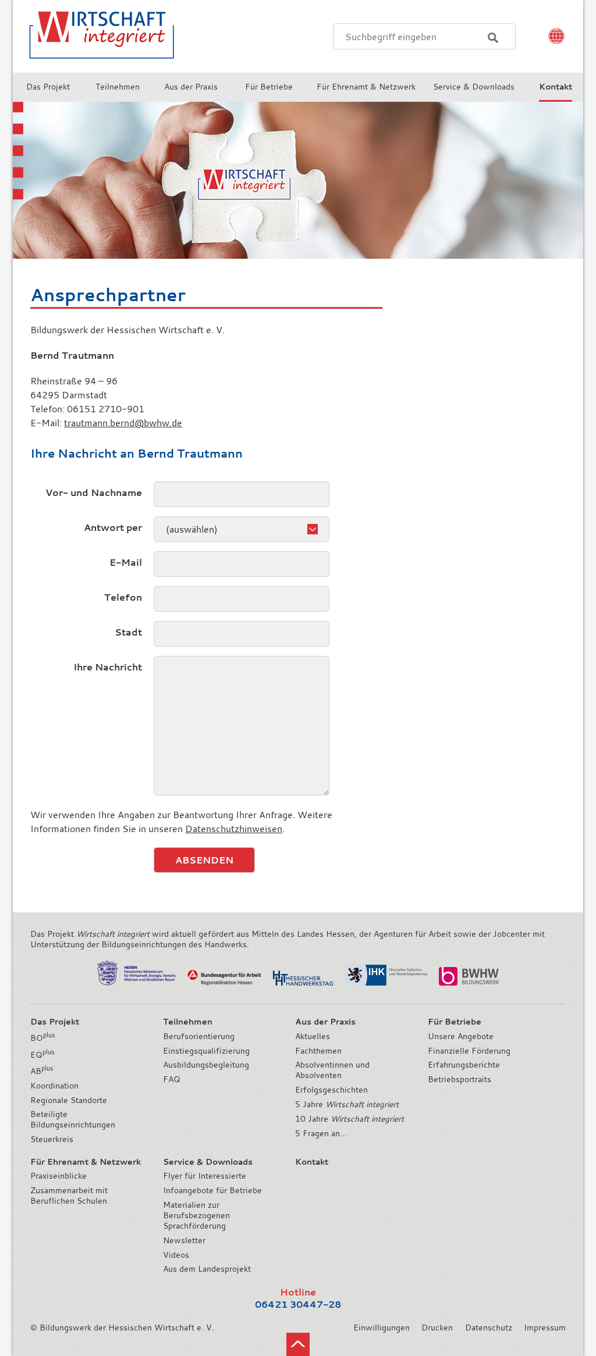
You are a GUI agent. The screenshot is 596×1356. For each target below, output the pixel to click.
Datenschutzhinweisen (233, 828)
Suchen (493, 37)
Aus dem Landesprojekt (207, 1269)
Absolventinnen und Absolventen (332, 1069)
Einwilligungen (381, 1327)
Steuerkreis (51, 1139)
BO (42, 1038)
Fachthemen (318, 1050)
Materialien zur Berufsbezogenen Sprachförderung (196, 1215)
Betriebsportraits (459, 1079)
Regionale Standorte (68, 1100)
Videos (176, 1255)
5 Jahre (347, 1104)
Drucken (437, 1327)
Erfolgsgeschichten (331, 1089)
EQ (42, 1055)
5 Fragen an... (321, 1133)
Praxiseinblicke (58, 1176)
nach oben (298, 1344)
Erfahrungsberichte (464, 1064)
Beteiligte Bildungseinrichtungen (72, 1119)
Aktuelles (312, 1036)
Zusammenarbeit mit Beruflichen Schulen (69, 1195)
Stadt (128, 632)
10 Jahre (349, 1119)
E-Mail (125, 562)
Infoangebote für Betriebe (212, 1190)
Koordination (54, 1085)
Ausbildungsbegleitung (206, 1064)
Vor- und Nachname (93, 492)
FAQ (171, 1079)
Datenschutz (488, 1327)
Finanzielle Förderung (469, 1050)
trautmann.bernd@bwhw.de (123, 422)
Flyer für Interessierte (204, 1176)
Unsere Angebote (461, 1036)
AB (41, 1071)
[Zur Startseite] (94, 66)
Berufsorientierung (199, 1036)
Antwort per (113, 527)
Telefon (123, 597)
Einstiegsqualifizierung (206, 1050)
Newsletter (184, 1240)
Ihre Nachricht (107, 667)
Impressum (545, 1327)
